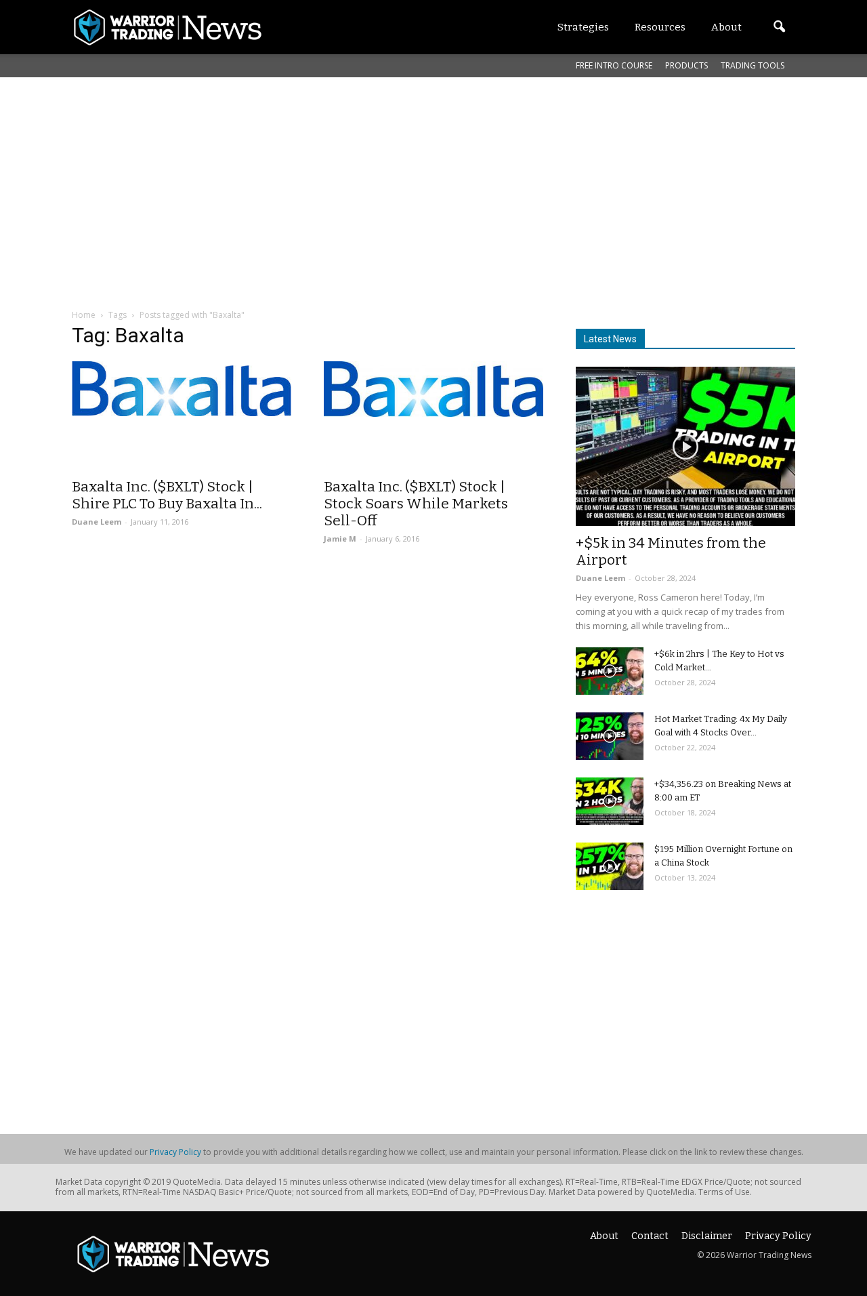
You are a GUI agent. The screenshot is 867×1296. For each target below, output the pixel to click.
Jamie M (340, 538)
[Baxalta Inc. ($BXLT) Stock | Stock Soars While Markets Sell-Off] (433, 389)
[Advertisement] (433, 179)
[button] (779, 27)
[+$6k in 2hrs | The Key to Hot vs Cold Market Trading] (609, 671)
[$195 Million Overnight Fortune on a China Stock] (609, 866)
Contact (650, 1236)
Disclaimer (706, 1236)
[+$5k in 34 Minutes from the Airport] (685, 446)
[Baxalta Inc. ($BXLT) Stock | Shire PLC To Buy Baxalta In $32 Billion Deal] (181, 388)
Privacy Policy (175, 1152)
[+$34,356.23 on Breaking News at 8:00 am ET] (609, 801)
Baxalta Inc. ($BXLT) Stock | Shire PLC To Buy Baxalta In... (167, 495)
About (604, 1236)
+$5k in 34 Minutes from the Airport (671, 551)
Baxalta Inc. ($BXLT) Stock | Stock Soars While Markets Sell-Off (416, 503)
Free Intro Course (614, 65)
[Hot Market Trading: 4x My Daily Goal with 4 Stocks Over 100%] (609, 736)
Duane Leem (96, 522)
